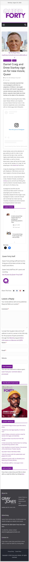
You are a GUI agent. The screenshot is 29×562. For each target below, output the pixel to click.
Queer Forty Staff (16, 77)
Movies (14, 60)
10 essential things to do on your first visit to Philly (17, 235)
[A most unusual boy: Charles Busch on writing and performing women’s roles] (8, 215)
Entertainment (7, 60)
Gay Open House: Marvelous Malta (11, 451)
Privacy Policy (11, 551)
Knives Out (15, 165)
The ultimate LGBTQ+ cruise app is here (12, 463)
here (23, 474)
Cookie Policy (18, 551)
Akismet (11, 338)
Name (4, 342)
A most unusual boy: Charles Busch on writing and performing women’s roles (16, 219)
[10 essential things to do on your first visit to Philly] (9, 233)
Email (4, 350)
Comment (5, 309)
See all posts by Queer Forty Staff (12, 274)
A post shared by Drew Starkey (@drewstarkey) (17, 146)
